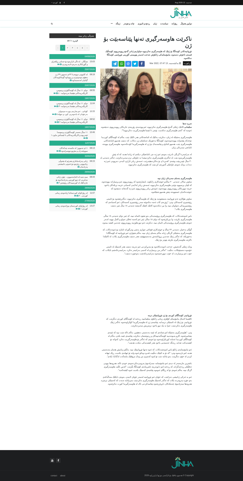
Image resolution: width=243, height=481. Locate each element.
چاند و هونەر (129, 23)
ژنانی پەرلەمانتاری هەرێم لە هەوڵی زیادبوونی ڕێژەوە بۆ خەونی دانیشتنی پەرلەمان (73, 164)
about (62, 476)
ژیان (155, 23)
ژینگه (118, 23)
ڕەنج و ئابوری (144, 23)
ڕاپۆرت (187, 63)
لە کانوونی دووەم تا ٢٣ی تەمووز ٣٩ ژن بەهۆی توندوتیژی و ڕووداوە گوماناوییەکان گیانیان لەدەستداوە (70, 77)
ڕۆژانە (174, 23)
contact (54, 476)
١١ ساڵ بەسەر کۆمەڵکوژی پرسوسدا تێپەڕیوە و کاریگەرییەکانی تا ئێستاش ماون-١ (69, 133)
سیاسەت (164, 23)
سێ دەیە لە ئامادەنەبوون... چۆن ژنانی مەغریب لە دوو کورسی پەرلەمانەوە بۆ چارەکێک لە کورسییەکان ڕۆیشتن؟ (72, 180)
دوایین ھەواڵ (186, 23)
